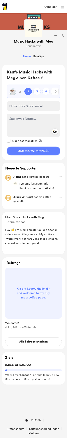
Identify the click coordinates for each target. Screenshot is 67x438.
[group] (33, 300)
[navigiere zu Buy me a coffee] (4, 6)
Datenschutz (15, 429)
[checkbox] (22, 140)
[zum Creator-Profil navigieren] (33, 28)
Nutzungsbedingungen (44, 429)
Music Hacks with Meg (33, 41)
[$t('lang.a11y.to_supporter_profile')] (15, 183)
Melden (33, 433)
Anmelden (50, 7)
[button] (62, 7)
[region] (33, 112)
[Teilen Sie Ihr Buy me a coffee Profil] (62, 36)
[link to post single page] (33, 299)
